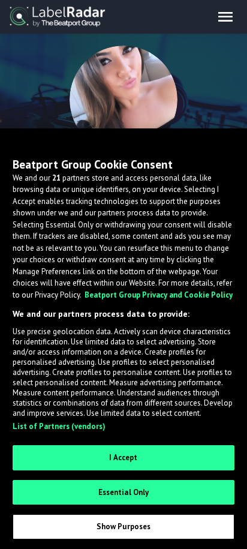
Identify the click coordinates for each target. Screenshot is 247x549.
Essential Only (123, 492)
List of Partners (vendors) (59, 426)
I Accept (123, 457)
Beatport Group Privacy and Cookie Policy (159, 295)
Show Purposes (124, 526)
